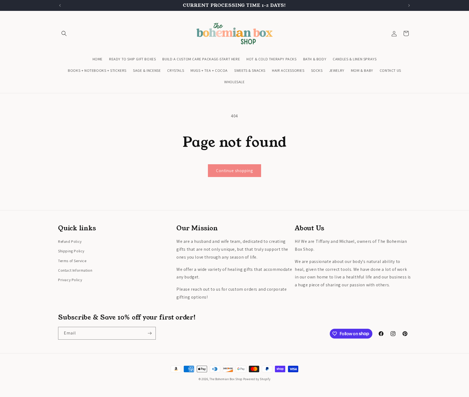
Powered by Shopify (257, 379)
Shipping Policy (71, 251)
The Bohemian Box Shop (226, 379)
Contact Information (75, 270)
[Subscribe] (150, 333)
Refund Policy (70, 241)
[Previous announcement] (60, 5)
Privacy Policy (70, 279)
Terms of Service (72, 260)
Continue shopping (234, 170)
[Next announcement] (409, 5)
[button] (64, 33)
